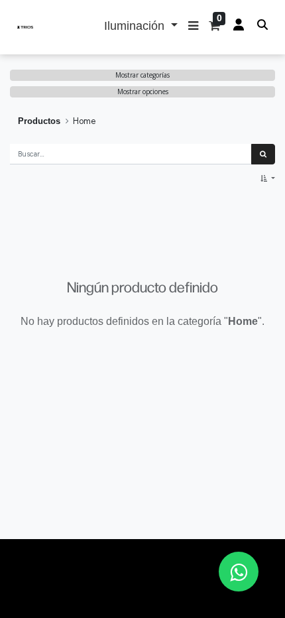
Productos (39, 121)
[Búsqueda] (263, 154)
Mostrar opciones (142, 91)
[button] (193, 27)
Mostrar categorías (142, 75)
